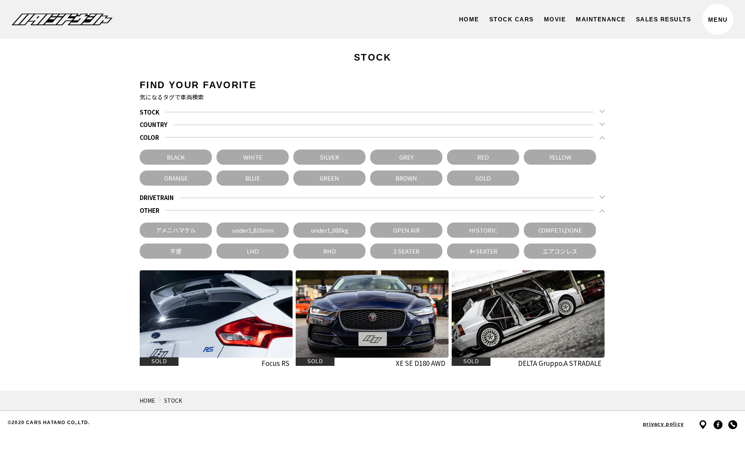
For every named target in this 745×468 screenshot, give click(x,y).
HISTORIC (483, 230)
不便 (176, 251)
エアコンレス (559, 251)
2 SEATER (406, 251)
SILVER (329, 157)
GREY (406, 157)
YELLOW (560, 157)
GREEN (329, 178)
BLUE (252, 178)
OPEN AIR (406, 230)
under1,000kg (329, 230)
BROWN (406, 178)
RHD (329, 251)
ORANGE (176, 178)
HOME (147, 400)
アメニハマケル (176, 230)
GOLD (483, 178)
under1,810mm (253, 230)
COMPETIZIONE (560, 230)
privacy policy (663, 424)
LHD (253, 251)
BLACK (176, 157)
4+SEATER (483, 251)
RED (483, 157)
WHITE (252, 157)
